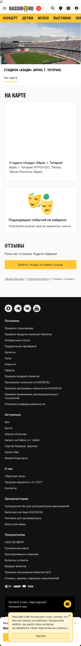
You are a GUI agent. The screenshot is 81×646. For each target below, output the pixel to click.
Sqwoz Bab (12, 452)
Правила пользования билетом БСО (28, 572)
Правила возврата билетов (22, 376)
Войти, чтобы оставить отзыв (40, 265)
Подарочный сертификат (21, 346)
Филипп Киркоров (16, 458)
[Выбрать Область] (69, 8)
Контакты (11, 488)
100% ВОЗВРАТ (14, 542)
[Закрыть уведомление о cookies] (69, 616)
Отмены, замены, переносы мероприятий (32, 578)
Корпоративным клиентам (21, 554)
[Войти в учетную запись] (76, 8)
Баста (8, 428)
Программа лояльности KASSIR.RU (27, 382)
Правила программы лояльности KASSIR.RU (33, 388)
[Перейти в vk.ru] (27, 308)
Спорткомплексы (38, 278)
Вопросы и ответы (16, 560)
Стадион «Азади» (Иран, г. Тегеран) (36, 163)
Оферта (10, 370)
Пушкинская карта (17, 548)
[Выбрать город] (61, 8)
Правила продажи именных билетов (28, 334)
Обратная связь (15, 476)
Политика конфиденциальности (25, 404)
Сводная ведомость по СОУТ (24, 482)
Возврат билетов (15, 566)
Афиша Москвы (14, 278)
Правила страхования (19, 328)
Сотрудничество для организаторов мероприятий (37, 506)
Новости (10, 364)
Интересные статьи (17, 340)
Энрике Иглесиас (16, 434)
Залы (8, 358)
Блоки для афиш (15, 524)
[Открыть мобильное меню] (4, 8)
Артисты (10, 352)
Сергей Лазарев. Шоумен (21, 446)
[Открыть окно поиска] (53, 8)
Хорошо (41, 635)
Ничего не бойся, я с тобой (22, 440)
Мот (7, 422)
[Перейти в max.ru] (8, 308)
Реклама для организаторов (23, 518)
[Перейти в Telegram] (18, 308)
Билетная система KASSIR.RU (24, 512)
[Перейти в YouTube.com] (36, 308)
